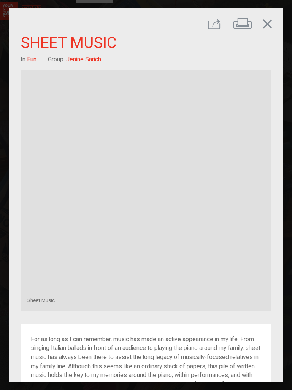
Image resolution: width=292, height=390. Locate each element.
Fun (31, 59)
